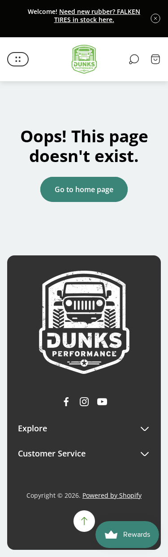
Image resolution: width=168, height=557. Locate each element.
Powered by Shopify (112, 495)
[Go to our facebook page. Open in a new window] (66, 401)
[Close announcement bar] (155, 18)
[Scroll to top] (84, 521)
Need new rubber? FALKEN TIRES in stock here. (97, 15)
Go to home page (84, 189)
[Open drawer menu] (18, 59)
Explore (32, 428)
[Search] (134, 59)
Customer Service (52, 453)
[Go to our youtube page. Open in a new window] (102, 401)
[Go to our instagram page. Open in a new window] (84, 401)
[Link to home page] (84, 322)
